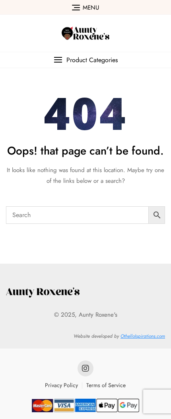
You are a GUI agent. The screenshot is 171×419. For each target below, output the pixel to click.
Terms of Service (106, 385)
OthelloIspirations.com (142, 336)
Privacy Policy (61, 385)
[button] (85, 60)
